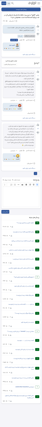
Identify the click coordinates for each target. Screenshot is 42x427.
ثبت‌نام (4, 3)
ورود (8, 3)
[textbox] (21, 197)
